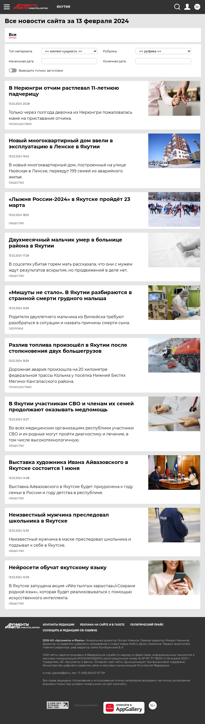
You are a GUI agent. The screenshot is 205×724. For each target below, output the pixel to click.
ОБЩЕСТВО (16, 183)
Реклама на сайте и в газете (102, 624)
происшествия (20, 124)
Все (12, 34)
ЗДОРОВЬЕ (16, 328)
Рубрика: (110, 51)
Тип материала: (21, 51)
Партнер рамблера (86, 705)
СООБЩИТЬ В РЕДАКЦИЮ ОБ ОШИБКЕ (70, 630)
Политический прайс (147, 624)
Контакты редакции (58, 624)
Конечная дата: (114, 61)
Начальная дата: (21, 61)
